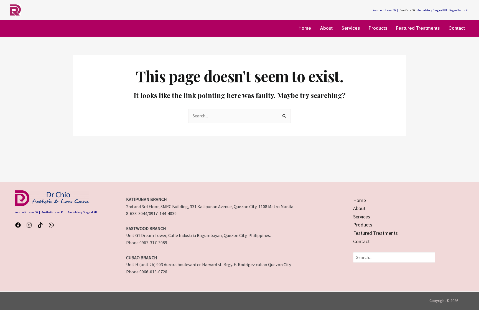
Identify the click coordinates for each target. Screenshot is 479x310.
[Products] (362, 224)
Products (378, 28)
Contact (457, 28)
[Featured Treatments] (375, 233)
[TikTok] (40, 225)
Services (351, 28)
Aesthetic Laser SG (384, 10)
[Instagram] (29, 225)
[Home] (359, 200)
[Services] (361, 216)
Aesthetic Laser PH (53, 212)
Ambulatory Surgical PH (432, 10)
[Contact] (361, 241)
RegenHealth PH (459, 10)
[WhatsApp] (51, 225)
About (326, 28)
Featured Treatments (418, 28)
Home (305, 28)
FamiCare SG (407, 10)
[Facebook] (18, 225)
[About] (359, 208)
